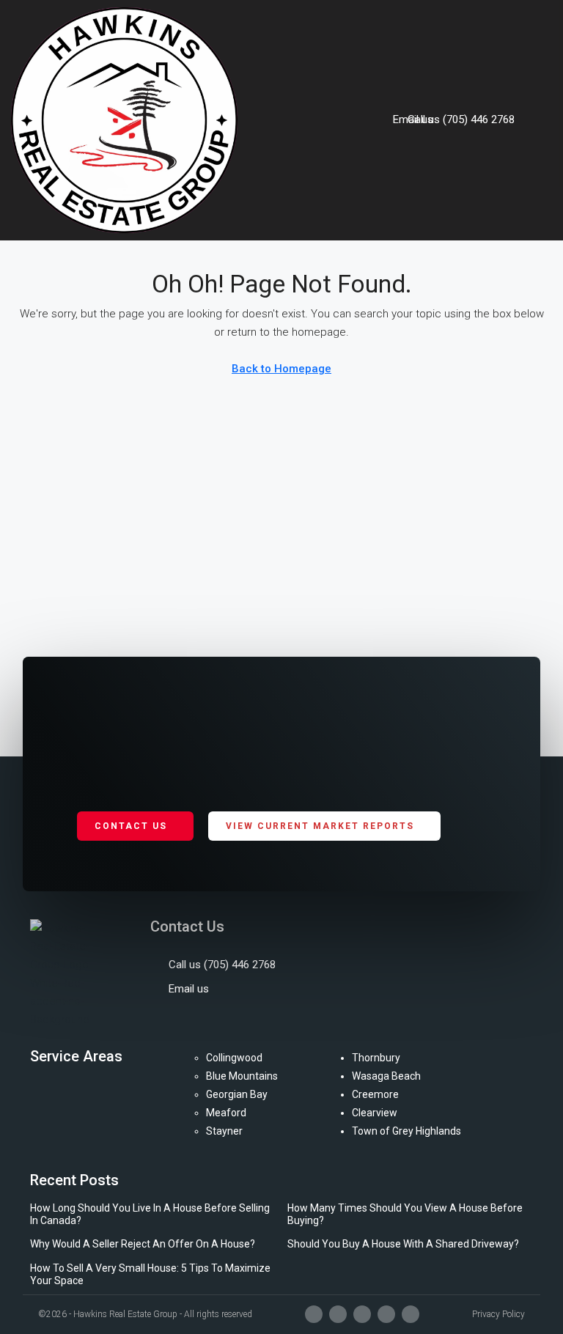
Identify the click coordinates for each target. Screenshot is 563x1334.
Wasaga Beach (386, 1076)
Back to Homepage (281, 368)
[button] (540, 120)
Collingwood (234, 1058)
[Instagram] (338, 1314)
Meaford (226, 1113)
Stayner (224, 1131)
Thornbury (376, 1058)
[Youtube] (362, 1314)
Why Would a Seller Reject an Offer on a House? (142, 1244)
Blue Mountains (242, 1076)
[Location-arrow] (410, 1314)
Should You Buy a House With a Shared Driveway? (403, 1244)
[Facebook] (314, 1314)
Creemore (375, 1094)
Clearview (374, 1113)
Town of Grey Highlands (406, 1131)
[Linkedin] (386, 1314)
